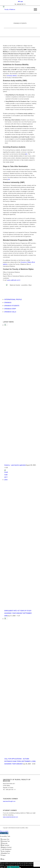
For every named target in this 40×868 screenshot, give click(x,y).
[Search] (30, 9)
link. (26, 154)
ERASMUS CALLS (10, 312)
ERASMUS (7, 302)
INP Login (20, 1)
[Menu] (34, 9)
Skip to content (4, 831)
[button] (4, 833)
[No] (20, 867)
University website (12, 75)
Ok (8, 867)
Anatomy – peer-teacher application (15, 465)
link (9, 179)
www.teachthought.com (9, 801)
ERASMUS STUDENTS (11, 306)
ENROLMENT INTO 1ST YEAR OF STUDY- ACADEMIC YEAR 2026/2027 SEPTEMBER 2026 (18, 613)
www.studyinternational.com (10, 817)
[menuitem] (20, 1)
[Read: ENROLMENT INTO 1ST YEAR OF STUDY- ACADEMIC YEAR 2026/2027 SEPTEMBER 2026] (6, 480)
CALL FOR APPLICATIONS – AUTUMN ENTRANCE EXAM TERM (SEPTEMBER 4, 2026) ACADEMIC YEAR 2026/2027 (20, 761)
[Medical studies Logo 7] (16, 9)
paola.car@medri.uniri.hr (13, 280)
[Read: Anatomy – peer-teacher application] (6, 325)
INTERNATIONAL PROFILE (13, 299)
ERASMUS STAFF (10, 309)
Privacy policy (15, 867)
